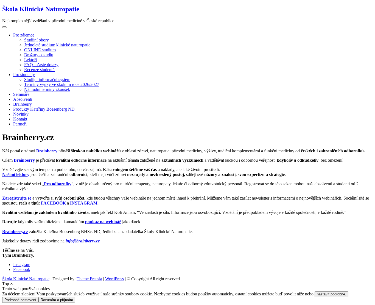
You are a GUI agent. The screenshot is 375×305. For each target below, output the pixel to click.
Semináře (21, 94)
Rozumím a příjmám (57, 300)
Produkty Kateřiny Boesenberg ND (44, 109)
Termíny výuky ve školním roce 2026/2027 (61, 84)
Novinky (21, 114)
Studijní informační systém (47, 79)
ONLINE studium (40, 49)
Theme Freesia (89, 278)
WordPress (114, 278)
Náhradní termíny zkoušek (47, 89)
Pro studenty (24, 74)
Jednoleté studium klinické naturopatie (57, 45)
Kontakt (20, 119)
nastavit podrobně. (331, 294)
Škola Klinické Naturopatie (40, 9)
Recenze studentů (39, 69)
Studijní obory (36, 40)
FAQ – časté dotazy (41, 64)
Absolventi (22, 99)
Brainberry (22, 104)
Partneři (20, 124)
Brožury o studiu (38, 54)
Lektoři (30, 59)
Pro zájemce (23, 35)
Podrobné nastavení (20, 300)
